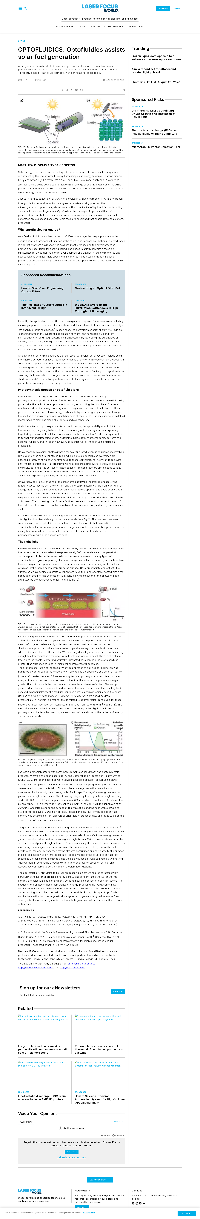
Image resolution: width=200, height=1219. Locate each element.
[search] (25, 9)
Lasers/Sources (65, 27)
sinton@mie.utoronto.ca (82, 963)
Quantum (95, 27)
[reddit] (76, 90)
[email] (81, 90)
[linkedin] (66, 90)
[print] (123, 90)
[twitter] (71, 90)
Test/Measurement (114, 27)
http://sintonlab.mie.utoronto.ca (36, 967)
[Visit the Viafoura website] (118, 1135)
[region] (71, 1128)
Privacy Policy (89, 1213)
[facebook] (61, 90)
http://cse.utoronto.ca (72, 967)
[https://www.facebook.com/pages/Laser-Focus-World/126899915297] (133, 1203)
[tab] (26, 1122)
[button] (20, 9)
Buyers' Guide (136, 27)
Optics (81, 27)
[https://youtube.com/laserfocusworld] (144, 1203)
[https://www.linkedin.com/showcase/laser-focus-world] (140, 1203)
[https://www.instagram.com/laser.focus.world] (136, 1203)
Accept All (186, 1213)
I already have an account (71, 1157)
